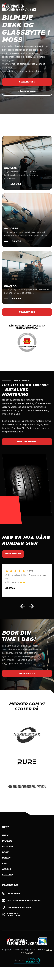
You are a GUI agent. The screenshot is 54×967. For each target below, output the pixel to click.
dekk (5, 852)
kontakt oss (27, 82)
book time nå (13, 554)
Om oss (6, 869)
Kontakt (7, 875)
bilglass (7, 847)
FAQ (4, 863)
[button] (50, 7)
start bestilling (27, 441)
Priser (6, 858)
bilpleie (7, 841)
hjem (5, 835)
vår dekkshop (27, 92)
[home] (21, 7)
